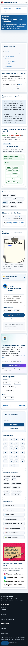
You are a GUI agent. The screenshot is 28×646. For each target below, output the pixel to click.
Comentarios (8, 66)
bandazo (5, 195)
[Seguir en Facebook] (14, 577)
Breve (17, 310)
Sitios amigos (4, 633)
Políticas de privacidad (10, 642)
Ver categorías (14, 428)
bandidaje (13, 206)
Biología (6, 480)
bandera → (22, 405)
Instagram (3, 609)
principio (15, 181)
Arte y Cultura (16, 476)
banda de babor (19, 199)
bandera (12, 202)
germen (18, 178)
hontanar (15, 167)
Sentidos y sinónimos (10, 49)
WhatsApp (3, 614)
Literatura (7, 487)
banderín (5, 206)
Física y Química (16, 483)
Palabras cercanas (9, 56)
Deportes (6, 483)
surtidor (16, 170)
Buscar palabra (14, 424)
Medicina (6, 491)
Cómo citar (8, 58)
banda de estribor (8, 199)
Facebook (3, 607)
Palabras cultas (16, 491)
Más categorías (15, 495)
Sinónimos (18, 8)
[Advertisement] (14, 35)
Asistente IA (8, 63)
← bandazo (6, 405)
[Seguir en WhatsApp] (14, 581)
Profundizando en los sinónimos (13, 54)
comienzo (14, 176)
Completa (8, 310)
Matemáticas (16, 487)
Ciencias (13, 480)
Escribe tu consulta (8, 293)
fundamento (10, 178)
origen (8, 181)
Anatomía (7, 476)
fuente (20, 84)
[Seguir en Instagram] (14, 574)
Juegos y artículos (5, 631)
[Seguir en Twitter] (14, 585)
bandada (13, 195)
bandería (19, 202)
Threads (3, 617)
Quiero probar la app (14, 365)
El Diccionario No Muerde (7, 619)
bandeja (4, 11)
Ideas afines (8, 51)
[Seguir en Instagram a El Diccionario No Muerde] (14, 552)
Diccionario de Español (8, 8)
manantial (9, 170)
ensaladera (16, 173)
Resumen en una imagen (11, 61)
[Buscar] (21, 2)
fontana (9, 167)
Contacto (3, 626)
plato (8, 176)
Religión (6, 495)
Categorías (3, 628)
